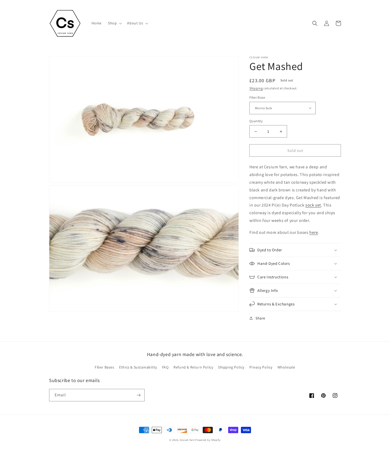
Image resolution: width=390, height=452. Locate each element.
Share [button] (260, 318)
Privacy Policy (260, 367)
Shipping (256, 88)
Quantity (256, 121)
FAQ (165, 367)
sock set (313, 205)
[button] (114, 23)
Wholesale (286, 367)
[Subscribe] (138, 395)
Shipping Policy (231, 367)
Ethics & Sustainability (138, 367)
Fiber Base (257, 97)
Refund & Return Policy (193, 367)
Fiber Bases (104, 367)
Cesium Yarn (187, 440)
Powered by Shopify (208, 440)
